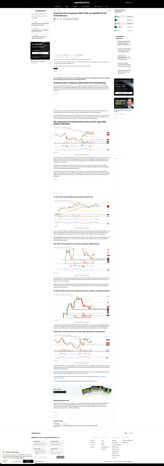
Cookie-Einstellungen (127, 461)
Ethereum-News (115, 447)
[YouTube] (55, 19)
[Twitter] (58, 19)
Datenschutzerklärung (36, 57)
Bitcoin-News (115, 442)
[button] (40, 443)
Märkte (59, 10)
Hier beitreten (34, 63)
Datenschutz (109, 461)
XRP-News (114, 440)
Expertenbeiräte (104, 447)
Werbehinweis (126, 442)
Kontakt (92, 442)
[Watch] (124, 103)
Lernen (102, 442)
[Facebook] (131, 433)
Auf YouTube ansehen (119, 113)
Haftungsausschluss (117, 461)
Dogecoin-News (115, 451)
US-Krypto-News (115, 449)
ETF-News (114, 457)
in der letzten (74, 86)
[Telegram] (60, 19)
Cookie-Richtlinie (20, 458)
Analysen (55, 10)
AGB (105, 461)
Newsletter (103, 449)
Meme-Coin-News (116, 455)
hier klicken (94, 381)
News (102, 440)
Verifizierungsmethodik (128, 440)
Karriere (92, 447)
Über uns (93, 444)
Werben (92, 440)
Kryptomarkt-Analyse (116, 444)
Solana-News (115, 453)
